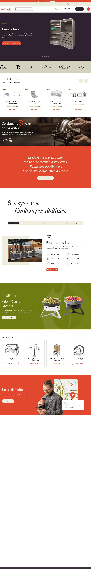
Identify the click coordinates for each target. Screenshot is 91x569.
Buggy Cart (77, 223)
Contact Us (79, 9)
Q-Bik (45, 223)
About (56, 4)
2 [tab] (44, 56)
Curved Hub (24, 223)
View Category (12, 363)
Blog (68, 4)
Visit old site (52, 1)
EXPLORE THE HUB (52, 269)
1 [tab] (42, 56)
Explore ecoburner (9, 317)
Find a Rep (78, 4)
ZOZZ (35, 223)
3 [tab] (46, 56)
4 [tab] (48, 56)
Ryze (56, 223)
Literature (72, 4)
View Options (13, 109)
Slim (67, 223)
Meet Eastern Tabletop (45, 178)
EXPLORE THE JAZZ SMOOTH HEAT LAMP (14, 43)
